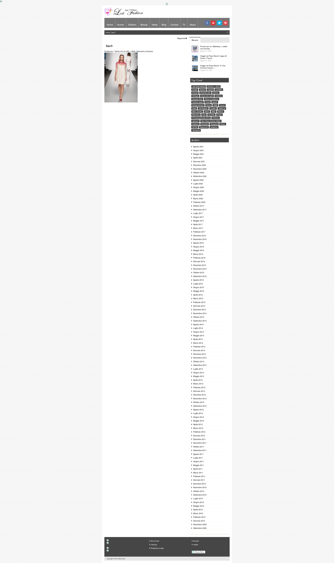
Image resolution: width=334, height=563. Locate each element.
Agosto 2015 (198, 280)
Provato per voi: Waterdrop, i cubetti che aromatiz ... (213, 47)
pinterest (225, 22)
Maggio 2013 (198, 376)
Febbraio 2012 (199, 431)
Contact (174, 24)
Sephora (195, 124)
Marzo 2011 (198, 472)
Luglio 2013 (198, 369)
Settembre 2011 (200, 450)
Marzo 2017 (198, 228)
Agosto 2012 (198, 409)
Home (110, 24)
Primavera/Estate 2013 (201, 118)
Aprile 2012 (198, 424)
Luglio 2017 (198, 213)
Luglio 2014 (198, 328)
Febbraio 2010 (199, 517)
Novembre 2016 (200, 239)
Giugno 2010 (198, 502)
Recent (195, 40)
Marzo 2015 (198, 298)
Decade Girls (197, 99)
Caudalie (219, 89)
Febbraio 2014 (199, 346)
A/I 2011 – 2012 (214, 86)
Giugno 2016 (198, 246)
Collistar (219, 96)
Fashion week (197, 102)
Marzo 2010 (198, 513)
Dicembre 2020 (199, 165)
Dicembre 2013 (199, 354)
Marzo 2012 (198, 428)
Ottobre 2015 (198, 272)
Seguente (181, 38)
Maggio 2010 (198, 506)
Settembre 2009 (200, 528)
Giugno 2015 (198, 287)
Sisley (222, 124)
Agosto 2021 (198, 146)
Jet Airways (203, 108)
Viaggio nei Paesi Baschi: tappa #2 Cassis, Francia (213, 57)
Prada (219, 114)
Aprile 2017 (198, 224)
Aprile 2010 (198, 509)
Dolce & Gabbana (211, 99)
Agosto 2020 (198, 180)
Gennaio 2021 (199, 161)
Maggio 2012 (198, 420)
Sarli (113, 32)
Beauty (144, 24)
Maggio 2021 (198, 154)
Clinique (195, 96)
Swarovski (204, 127)
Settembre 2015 (200, 276)
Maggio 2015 (198, 291)
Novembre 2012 (200, 398)
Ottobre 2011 (198, 446)
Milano (220, 111)
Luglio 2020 (198, 183)
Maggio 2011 (198, 465)
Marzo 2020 (198, 198)
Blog (164, 24)
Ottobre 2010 (198, 491)
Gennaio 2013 (199, 391)
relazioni (195, 121)
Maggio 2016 (198, 250)
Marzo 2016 (198, 254)
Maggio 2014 (198, 335)
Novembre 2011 (200, 443)
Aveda (194, 89)
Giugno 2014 (198, 331)
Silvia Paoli (155, 541)
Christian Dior (205, 92)
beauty (202, 89)
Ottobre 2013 (198, 361)
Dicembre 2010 (199, 483)
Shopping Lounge (157, 548)
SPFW (194, 127)
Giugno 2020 (198, 187)
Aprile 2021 (198, 157)
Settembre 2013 (200, 365)
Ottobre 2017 (198, 205)
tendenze (214, 127)
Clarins (215, 92)
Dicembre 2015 (199, 265)
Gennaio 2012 (199, 435)
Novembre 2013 (200, 357)
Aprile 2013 (198, 380)
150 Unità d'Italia (198, 86)
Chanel (195, 92)
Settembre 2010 (200, 494)
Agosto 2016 (198, 243)
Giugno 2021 (198, 150)
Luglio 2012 (198, 413)
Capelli (210, 89)
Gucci (208, 105)
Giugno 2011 (198, 461)
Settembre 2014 (200, 320)
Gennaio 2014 (199, 350)
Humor (120, 24)
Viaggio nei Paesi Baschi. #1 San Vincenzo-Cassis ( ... (212, 66)
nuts (204, 114)
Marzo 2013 (198, 383)
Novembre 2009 (200, 524)
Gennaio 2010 (199, 520)
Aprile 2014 (198, 339)
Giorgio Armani (198, 105)
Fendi (207, 102)
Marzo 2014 (198, 343)
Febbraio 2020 (199, 202)
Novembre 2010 (200, 487)
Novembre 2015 (200, 268)
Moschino (196, 114)
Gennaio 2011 (199, 480)
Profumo (215, 118)
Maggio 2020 (198, 191)
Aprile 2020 (198, 194)
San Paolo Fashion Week (210, 121)
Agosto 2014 (198, 324)
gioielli (214, 102)
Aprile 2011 (198, 468)
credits (195, 544)
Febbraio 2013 (199, 387)
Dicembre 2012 (199, 394)
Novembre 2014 (200, 313)
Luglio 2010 (198, 498)
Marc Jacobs (197, 111)
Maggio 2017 (198, 220)
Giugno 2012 (198, 417)
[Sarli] (121, 101)
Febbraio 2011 (199, 476)
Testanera (196, 130)
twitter (219, 22)
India (194, 108)
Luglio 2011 (198, 457)
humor (222, 105)
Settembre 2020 (200, 176)
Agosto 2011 (198, 454)
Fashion (132, 24)
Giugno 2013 (198, 372)
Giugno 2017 (198, 217)
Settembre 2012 (200, 406)
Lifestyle (154, 544)
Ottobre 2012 (198, 402)
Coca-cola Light (207, 96)
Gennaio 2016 (199, 261)
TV (184, 24)
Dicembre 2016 (199, 235)
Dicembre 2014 (199, 309)
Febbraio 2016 (199, 257)
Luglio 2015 (198, 283)
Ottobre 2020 (198, 172)
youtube (213, 22)
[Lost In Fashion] (124, 15)
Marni (207, 111)
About (193, 24)
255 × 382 (130, 51)
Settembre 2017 (200, 209)
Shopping (214, 124)
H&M (215, 105)
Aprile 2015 (198, 294)
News (155, 24)
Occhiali (211, 114)
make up (222, 108)
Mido (213, 111)
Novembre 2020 (200, 169)
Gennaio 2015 (199, 306)
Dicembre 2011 (199, 439)
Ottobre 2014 (198, 317)
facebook (207, 22)
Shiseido (204, 124)
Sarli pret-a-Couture (144, 51)
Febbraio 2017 (199, 231)
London (213, 108)
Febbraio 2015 (199, 302)
